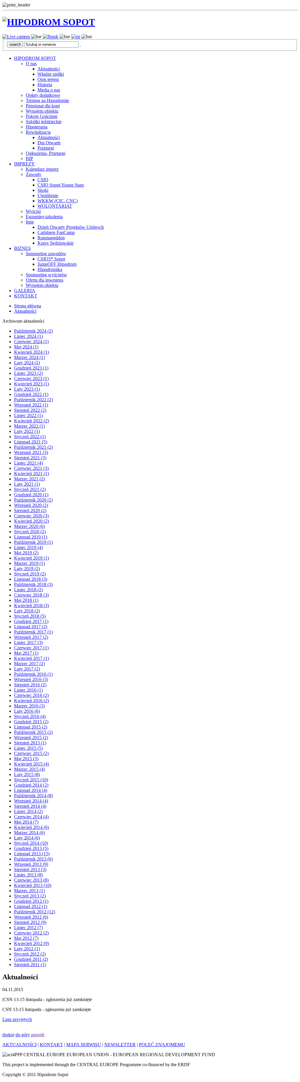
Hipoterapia (36, 126)
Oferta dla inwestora (44, 279)
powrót (37, 1034)
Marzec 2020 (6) (29, 526)
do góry (23, 1034)
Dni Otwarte (49, 142)
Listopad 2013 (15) (32, 853)
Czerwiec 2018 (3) (31, 594)
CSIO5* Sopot (51, 258)
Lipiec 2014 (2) (28, 811)
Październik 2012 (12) (34, 911)
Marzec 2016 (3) (29, 705)
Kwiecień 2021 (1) (31, 473)
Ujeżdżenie (48, 195)
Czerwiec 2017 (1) (31, 647)
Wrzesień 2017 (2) (31, 637)
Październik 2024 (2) (33, 331)
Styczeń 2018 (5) (30, 616)
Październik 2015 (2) (33, 732)
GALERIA (24, 290)
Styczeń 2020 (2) (30, 531)
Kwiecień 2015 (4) (31, 763)
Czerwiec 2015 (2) (31, 753)
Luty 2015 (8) (27, 774)
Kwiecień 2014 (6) (31, 827)
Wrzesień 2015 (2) (31, 737)
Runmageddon (51, 237)
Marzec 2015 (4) (29, 769)
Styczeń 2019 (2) (30, 573)
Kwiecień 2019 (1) (31, 558)
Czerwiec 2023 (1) (31, 378)
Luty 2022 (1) (27, 431)
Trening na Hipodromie (47, 100)
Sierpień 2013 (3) (30, 869)
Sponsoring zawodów (46, 253)
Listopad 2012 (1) (30, 906)
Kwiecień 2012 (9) (31, 943)
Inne (30, 221)
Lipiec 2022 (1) (28, 415)
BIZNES (22, 248)
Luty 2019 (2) (27, 568)
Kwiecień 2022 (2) (31, 420)
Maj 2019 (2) (26, 552)
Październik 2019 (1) (33, 542)
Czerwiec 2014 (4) (31, 816)
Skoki (43, 190)
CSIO (43, 179)
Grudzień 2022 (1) (31, 394)
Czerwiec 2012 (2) (31, 932)
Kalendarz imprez (42, 169)
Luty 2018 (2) (27, 610)
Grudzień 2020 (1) (31, 494)
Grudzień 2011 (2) (31, 959)
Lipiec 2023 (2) (28, 373)
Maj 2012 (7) (26, 938)
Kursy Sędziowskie (56, 243)
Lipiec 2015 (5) (28, 748)
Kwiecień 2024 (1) (31, 352)
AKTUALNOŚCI (19, 1044)
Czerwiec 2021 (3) (31, 468)
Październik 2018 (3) (33, 584)
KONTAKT (25, 295)
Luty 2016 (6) (27, 711)
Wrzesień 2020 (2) (31, 505)
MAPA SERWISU (83, 1044)
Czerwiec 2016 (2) (31, 695)
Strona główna (27, 305)
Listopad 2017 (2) (30, 626)
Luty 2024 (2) (27, 362)
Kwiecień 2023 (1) (31, 383)
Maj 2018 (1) (26, 600)
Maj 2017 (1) (26, 653)
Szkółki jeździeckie (44, 121)
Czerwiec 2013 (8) (31, 880)
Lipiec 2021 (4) (28, 462)
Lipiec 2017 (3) (28, 642)
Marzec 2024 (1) (29, 357)
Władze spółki (51, 74)
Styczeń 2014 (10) (31, 843)
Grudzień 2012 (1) (31, 901)
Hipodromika (50, 269)
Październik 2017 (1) (33, 631)
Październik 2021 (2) (33, 447)
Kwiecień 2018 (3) (31, 605)
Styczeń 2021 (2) (30, 489)
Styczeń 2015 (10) (31, 779)
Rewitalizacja (38, 132)
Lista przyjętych (17, 1019)
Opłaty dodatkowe (43, 95)
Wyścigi (33, 211)
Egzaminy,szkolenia (44, 216)
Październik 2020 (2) (33, 499)
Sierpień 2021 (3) (30, 457)
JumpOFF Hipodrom (57, 264)
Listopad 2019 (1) (30, 536)
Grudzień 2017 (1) (31, 621)
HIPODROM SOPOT (35, 58)
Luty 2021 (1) (27, 484)
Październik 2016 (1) (33, 674)
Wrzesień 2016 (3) (31, 679)
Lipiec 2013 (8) (28, 874)
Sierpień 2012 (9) (30, 922)
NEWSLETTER (120, 1044)
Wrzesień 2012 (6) (31, 917)
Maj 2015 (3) (26, 758)
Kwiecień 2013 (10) (32, 885)
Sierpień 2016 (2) (30, 684)
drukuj (8, 1034)
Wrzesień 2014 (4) (31, 800)
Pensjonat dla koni (43, 105)
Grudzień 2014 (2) (31, 785)
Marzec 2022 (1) (29, 426)
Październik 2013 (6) (33, 858)
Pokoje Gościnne (41, 116)
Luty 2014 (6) (27, 837)
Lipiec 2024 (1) (28, 336)
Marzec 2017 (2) (29, 663)
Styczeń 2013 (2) (30, 895)
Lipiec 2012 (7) (28, 927)
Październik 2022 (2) (33, 399)
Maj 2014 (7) (26, 821)
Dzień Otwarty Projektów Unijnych (71, 227)
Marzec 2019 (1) (29, 563)
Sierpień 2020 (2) (30, 510)
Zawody (33, 174)
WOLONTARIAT (55, 206)
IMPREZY (24, 163)
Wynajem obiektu (42, 111)
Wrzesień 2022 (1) (31, 404)
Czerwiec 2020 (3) (31, 515)
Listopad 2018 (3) (30, 579)
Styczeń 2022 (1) (30, 436)
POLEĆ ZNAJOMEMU (162, 1044)
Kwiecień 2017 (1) (31, 658)
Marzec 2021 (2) (29, 478)
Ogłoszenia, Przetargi (45, 153)
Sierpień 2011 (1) (30, 964)
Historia (45, 84)
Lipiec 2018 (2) (28, 589)
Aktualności (49, 68)
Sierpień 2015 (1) (30, 742)
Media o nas (49, 89)
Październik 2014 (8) (33, 795)
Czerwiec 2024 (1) (31, 341)
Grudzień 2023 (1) (31, 367)
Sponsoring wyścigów (46, 274)
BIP (29, 158)
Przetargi (46, 147)
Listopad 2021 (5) (30, 441)
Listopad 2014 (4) (30, 790)
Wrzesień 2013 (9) (31, 864)
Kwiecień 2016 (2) (31, 700)
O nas (31, 63)
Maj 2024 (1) (26, 346)
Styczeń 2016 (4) (30, 716)
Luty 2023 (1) (27, 389)
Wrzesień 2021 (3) (31, 452)
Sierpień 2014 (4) (30, 806)
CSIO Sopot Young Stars (61, 184)
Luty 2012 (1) (27, 948)
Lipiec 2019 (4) (28, 547)
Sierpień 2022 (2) (30, 410)
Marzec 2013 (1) (29, 890)
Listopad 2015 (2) (30, 726)
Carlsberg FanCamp (56, 232)
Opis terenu (48, 79)
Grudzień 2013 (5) (31, 848)
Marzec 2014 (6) (29, 832)
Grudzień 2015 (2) (31, 721)
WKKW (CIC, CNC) (58, 200)
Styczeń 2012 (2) (30, 953)
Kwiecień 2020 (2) (31, 521)
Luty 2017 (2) (27, 668)
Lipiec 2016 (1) (28, 690)
